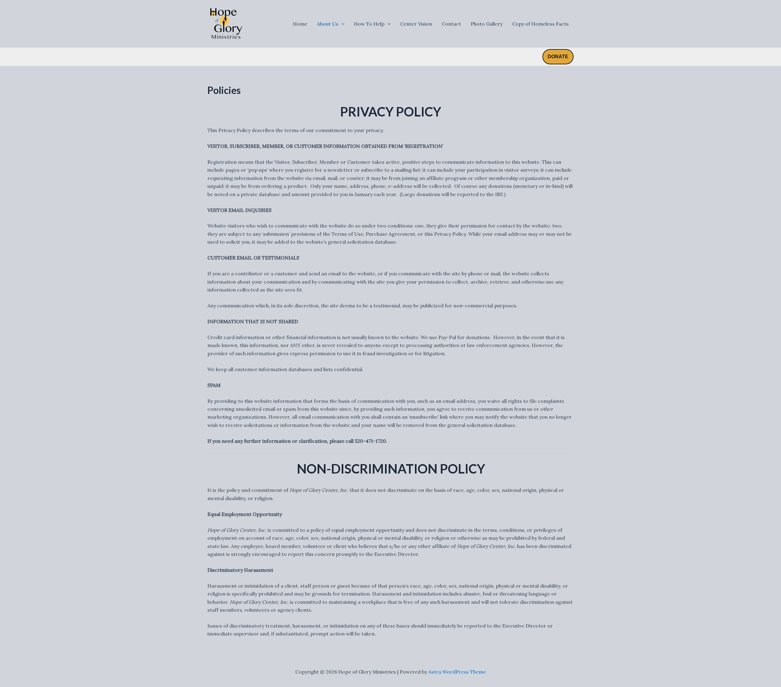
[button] (558, 56)
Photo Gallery (486, 24)
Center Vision (416, 24)
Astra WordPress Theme (457, 672)
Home (300, 24)
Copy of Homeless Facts (540, 24)
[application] (341, 24)
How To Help (369, 24)
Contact (451, 24)
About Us (327, 24)
